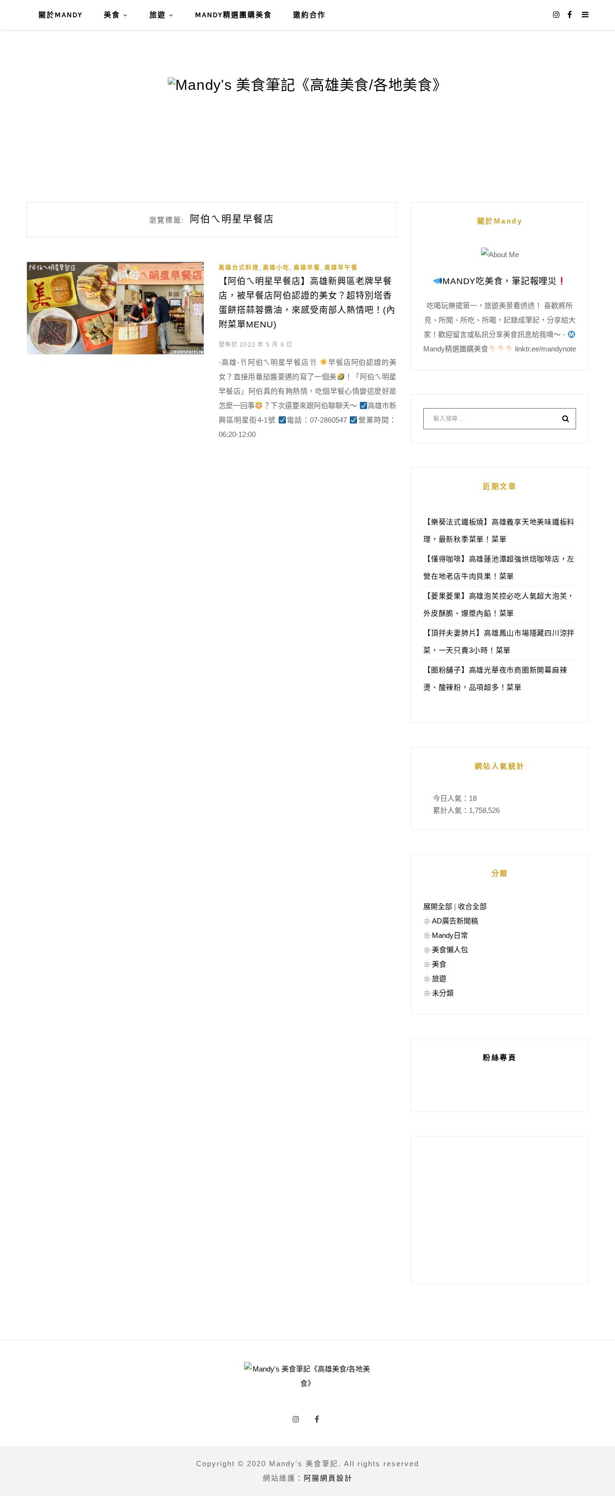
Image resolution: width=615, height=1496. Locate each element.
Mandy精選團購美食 (233, 15)
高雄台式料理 (239, 267)
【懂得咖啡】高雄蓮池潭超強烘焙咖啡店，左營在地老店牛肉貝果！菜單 (499, 567)
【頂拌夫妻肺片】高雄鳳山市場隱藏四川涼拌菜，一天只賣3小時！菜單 (499, 641)
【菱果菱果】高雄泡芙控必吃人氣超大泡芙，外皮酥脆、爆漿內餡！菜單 (499, 604)
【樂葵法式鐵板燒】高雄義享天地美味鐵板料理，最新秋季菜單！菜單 (499, 530)
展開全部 (437, 906)
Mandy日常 (450, 935)
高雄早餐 (307, 267)
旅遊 (157, 15)
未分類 (443, 993)
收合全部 (472, 906)
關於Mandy (60, 15)
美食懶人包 (450, 950)
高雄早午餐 (341, 267)
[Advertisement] (499, 1210)
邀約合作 (309, 15)
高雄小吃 (276, 267)
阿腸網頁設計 (328, 1478)
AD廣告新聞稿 (455, 921)
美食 (112, 15)
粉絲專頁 (500, 1057)
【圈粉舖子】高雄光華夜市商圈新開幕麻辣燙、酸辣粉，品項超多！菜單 (495, 678)
